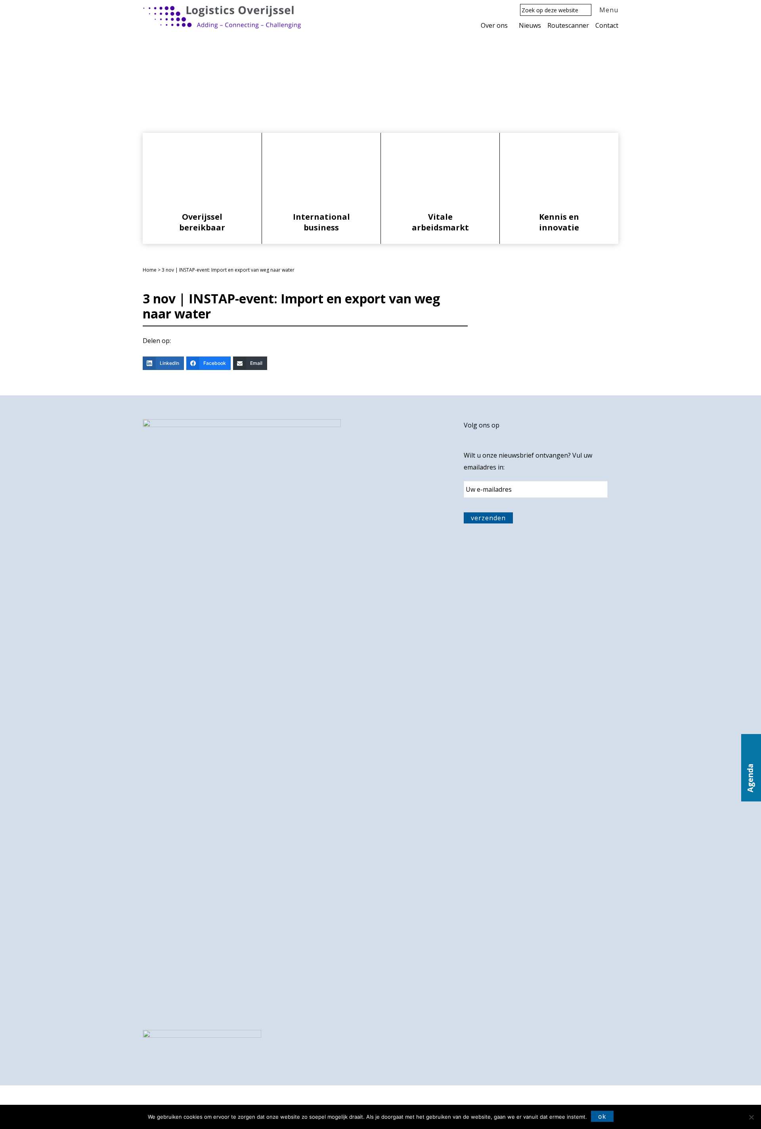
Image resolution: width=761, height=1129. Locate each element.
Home (150, 269)
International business (321, 222)
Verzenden (488, 518)
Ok (602, 1116)
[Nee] (751, 1117)
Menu (608, 10)
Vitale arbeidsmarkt (440, 222)
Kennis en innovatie (559, 222)
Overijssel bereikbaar (202, 222)
